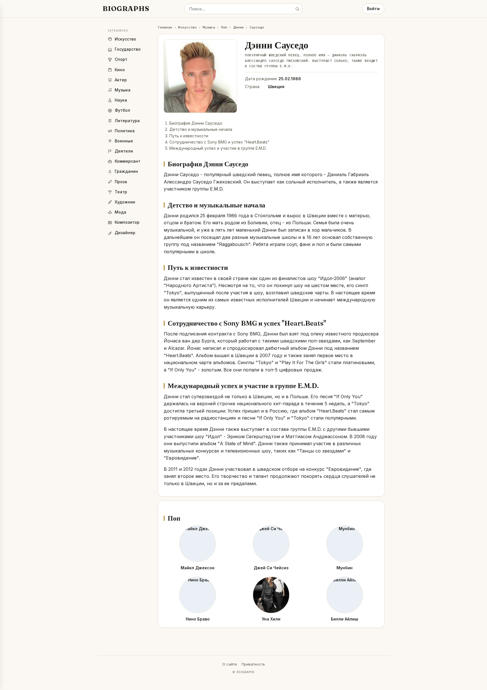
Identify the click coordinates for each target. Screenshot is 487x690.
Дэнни (238, 27)
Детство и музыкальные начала (200, 129)
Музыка (209, 27)
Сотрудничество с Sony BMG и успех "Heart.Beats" (219, 142)
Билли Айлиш (344, 619)
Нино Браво (198, 619)
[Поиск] (297, 9)
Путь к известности (188, 135)
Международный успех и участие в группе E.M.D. (217, 148)
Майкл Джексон (197, 567)
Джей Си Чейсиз (271, 567)
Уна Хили (271, 619)
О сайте (229, 664)
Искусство (187, 27)
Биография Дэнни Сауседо (195, 123)
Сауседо (257, 27)
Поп (224, 27)
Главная (165, 27)
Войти (373, 8)
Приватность (253, 664)
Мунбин (345, 567)
